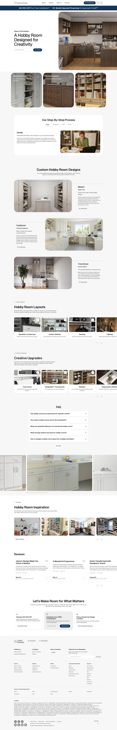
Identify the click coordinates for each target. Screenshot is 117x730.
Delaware (91, 705)
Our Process (89, 666)
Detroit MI (16, 707)
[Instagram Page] (18, 721)
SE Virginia (56, 712)
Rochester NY (89, 711)
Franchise (67, 2)
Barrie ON (65, 703)
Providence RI (72, 711)
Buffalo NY (84, 703)
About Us (59, 2)
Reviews (89, 679)
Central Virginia (52, 704)
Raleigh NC (78, 711)
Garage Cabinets (36, 666)
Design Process (90, 667)
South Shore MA (90, 712)
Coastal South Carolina (50, 705)
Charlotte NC (59, 704)
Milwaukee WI (95, 708)
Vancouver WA (95, 713)
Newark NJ (38, 709)
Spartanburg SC (97, 712)
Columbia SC (67, 705)
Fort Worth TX (56, 707)
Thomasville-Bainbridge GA (72, 713)
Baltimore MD (59, 703)
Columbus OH (74, 705)
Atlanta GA (34, 703)
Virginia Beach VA (18, 715)
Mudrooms (71, 671)
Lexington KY (59, 708)
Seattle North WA (32, 712)
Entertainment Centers (74, 673)
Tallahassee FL (49, 713)
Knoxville (48, 708)
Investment (16, 694)
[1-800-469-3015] (97, 2)
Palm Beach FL (31, 711)
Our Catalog (89, 669)
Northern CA (73, 709)
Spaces (44, 2)
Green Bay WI (68, 707)
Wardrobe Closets (18, 669)
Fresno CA (62, 707)
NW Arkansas (90, 709)
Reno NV (83, 711)
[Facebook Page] (15, 725)
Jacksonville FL (33, 708)
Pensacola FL (38, 711)
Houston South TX (18, 708)
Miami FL (89, 708)
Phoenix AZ (52, 711)
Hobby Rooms (72, 675)
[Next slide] (100, 474)
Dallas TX (80, 705)
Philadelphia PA (45, 711)
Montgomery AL (25, 709)
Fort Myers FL (49, 707)
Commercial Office (55, 667)
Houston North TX (90, 707)
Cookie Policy (41, 721)
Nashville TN (32, 709)
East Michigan (34, 707)
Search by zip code (36, 651)
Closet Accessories (18, 671)
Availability (89, 691)
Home (15, 691)
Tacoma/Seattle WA (40, 713)
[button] (38, 76)
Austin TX (46, 703)
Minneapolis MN (17, 709)
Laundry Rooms (72, 669)
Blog (88, 677)
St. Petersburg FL (24, 713)
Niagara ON (61, 709)
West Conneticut (34, 715)
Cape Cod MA (91, 703)
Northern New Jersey (81, 709)
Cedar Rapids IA (98, 703)
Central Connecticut (26, 704)
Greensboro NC (75, 707)
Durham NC (21, 707)
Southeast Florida (75, 712)
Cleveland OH (41, 705)
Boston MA (79, 703)
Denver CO (96, 705)
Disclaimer (59, 721)
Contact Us (89, 681)
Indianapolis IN (26, 708)
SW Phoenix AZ (32, 713)
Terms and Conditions (50, 721)
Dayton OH (85, 705)
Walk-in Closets (17, 666)
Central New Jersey (43, 704)
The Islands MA (62, 713)
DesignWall (34, 667)
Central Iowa (35, 704)
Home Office (53, 666)
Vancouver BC (88, 713)
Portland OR (65, 711)
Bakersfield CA (52, 703)
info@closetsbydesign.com (20, 654)
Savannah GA (25, 712)
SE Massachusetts (41, 712)
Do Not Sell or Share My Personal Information (40, 723)
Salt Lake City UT (97, 711)
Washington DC (26, 715)
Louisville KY (73, 708)
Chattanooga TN (66, 704)
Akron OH (16, 703)
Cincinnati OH (34, 705)
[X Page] (15, 721)
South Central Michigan (65, 712)
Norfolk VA (67, 709)
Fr (98, 723)
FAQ (88, 671)
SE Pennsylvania (49, 712)
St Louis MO (16, 713)
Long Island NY (66, 708)
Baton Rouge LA (72, 703)
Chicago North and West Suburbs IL (84, 704)
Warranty (89, 673)
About (33, 691)
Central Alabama (18, 704)
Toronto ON (81, 713)
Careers (88, 675)
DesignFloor (35, 669)
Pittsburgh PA (58, 711)
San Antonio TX (17, 712)
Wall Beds (71, 667)
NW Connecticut (97, 709)
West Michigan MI (43, 715)
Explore (53, 652)
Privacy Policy (33, 721)
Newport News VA (54, 709)
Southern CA (82, 712)
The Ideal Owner (54, 691)
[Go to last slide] (18, 474)
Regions (34, 654)
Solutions (51, 2)
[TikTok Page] (22, 721)
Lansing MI (53, 708)
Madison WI (79, 708)
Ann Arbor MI (22, 703)
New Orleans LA (45, 709)
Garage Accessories (36, 671)
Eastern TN (27, 707)
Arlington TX (28, 703)
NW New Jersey (17, 711)
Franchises (89, 683)
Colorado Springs (59, 705)
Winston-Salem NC (51, 715)
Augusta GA (40, 703)
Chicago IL (73, 704)
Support (70, 691)
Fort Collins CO (41, 707)
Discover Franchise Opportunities (22, 689)
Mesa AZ (84, 708)
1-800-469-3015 (17, 651)
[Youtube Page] (25, 725)
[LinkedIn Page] (22, 725)
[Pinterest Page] (18, 725)
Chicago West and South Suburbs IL (22, 705)
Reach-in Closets (18, 667)
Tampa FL (55, 713)
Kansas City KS (41, 708)
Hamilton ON (82, 707)
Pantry (70, 666)
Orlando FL (24, 711)
